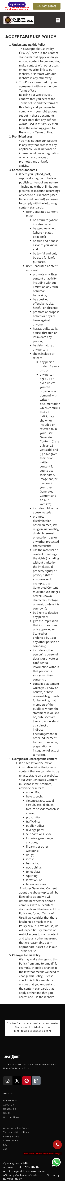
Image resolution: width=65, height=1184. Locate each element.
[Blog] (36, 1080)
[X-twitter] (17, 1080)
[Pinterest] (26, 1080)
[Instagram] (7, 1080)
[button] (58, 20)
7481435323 (22, 1030)
